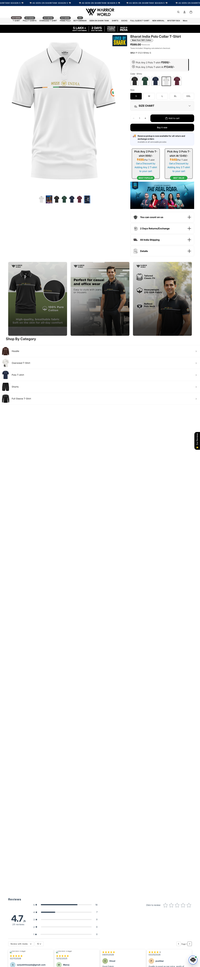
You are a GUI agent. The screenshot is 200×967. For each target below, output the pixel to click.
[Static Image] (49, 199)
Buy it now (162, 127)
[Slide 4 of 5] (72, 199)
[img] (16, 956)
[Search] (178, 12)
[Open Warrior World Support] (193, 960)
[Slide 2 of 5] (56, 199)
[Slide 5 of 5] (79, 199)
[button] (65, 905)
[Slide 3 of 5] (64, 199)
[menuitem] (185, 21)
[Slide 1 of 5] (41, 199)
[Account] (184, 12)
